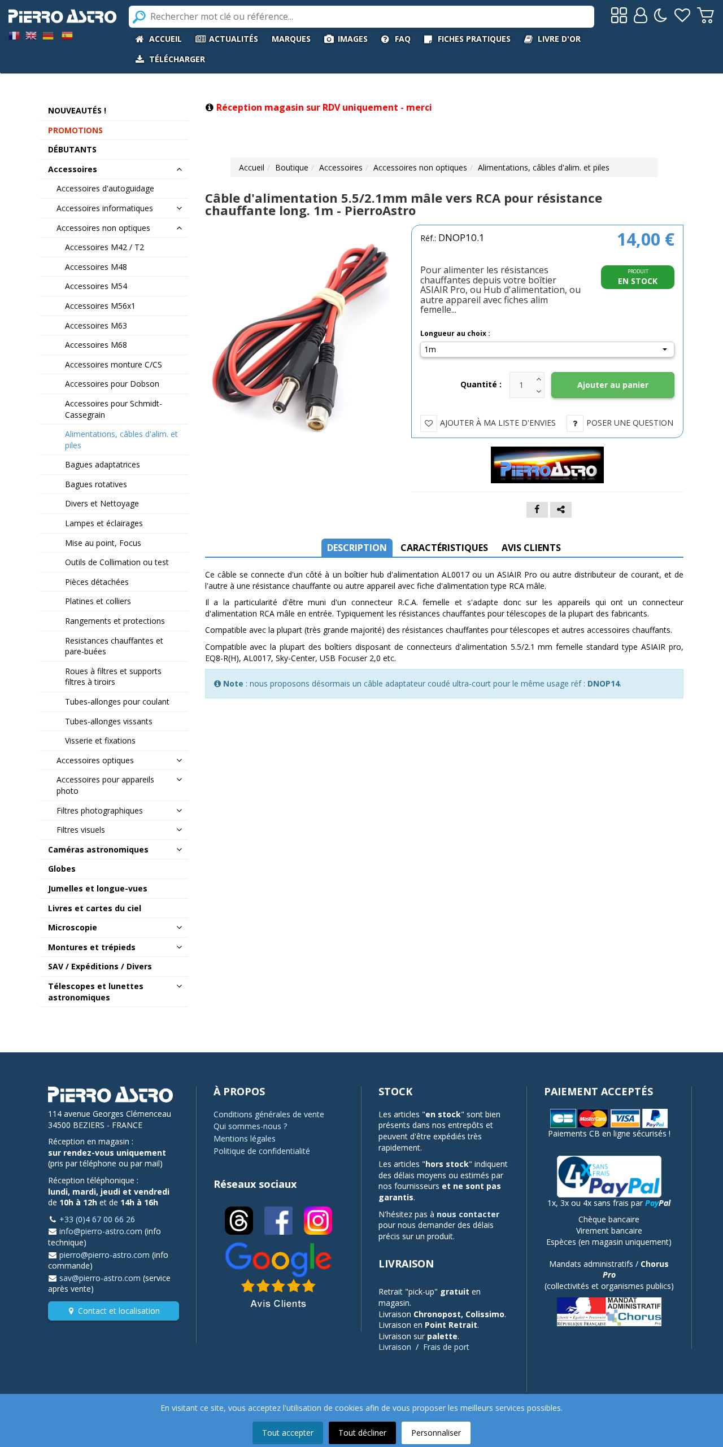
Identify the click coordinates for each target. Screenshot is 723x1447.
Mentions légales (245, 1138)
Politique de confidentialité (262, 1151)
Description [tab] (357, 547)
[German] (48, 34)
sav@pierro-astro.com (100, 1278)
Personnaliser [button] (436, 1432)
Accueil (251, 167)
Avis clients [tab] (531, 547)
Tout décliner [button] (362, 1432)
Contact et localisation (119, 1310)
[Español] (67, 34)
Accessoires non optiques (420, 167)
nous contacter (468, 1214)
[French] (14, 34)
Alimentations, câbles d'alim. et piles (543, 167)
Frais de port (446, 1346)
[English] (31, 34)
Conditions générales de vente (269, 1114)
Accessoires (341, 167)
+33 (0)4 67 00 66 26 (97, 1219)
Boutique (291, 167)
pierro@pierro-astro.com (104, 1254)
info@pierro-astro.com (100, 1231)
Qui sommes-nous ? (250, 1126)
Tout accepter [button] (287, 1432)
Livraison (394, 1346)
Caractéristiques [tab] (444, 547)
